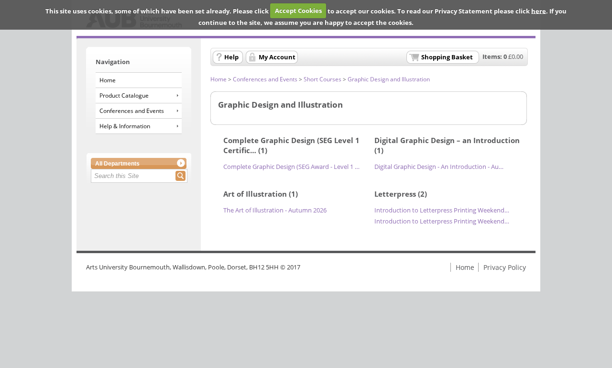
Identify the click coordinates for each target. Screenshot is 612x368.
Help (231, 57)
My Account (277, 57)
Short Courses (322, 79)
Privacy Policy (504, 267)
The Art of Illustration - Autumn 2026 (275, 210)
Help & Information (124, 126)
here (538, 10)
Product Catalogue (124, 95)
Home (107, 80)
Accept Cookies (298, 10)
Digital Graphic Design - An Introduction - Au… (438, 166)
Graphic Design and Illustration (389, 79)
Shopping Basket (447, 57)
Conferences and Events (131, 110)
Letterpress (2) (400, 194)
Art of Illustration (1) (260, 194)
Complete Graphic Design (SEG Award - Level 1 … (291, 166)
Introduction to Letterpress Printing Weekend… (441, 210)
